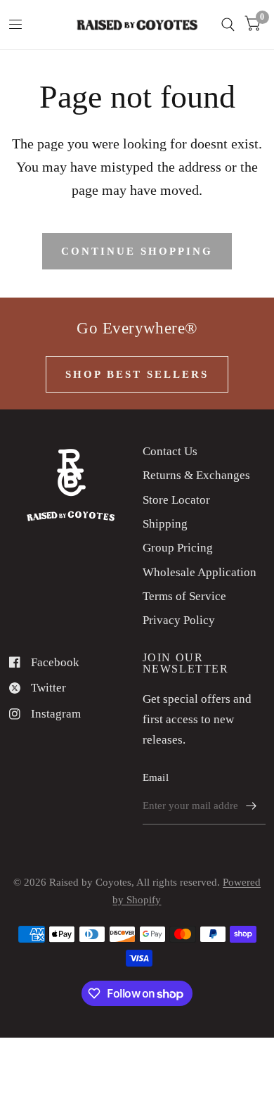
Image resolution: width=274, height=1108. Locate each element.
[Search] (228, 24)
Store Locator (176, 500)
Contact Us (170, 451)
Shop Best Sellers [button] (137, 374)
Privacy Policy (179, 620)
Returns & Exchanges (196, 475)
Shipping (165, 523)
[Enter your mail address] (251, 806)
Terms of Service (184, 596)
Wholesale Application (199, 572)
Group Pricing (178, 547)
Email (156, 777)
